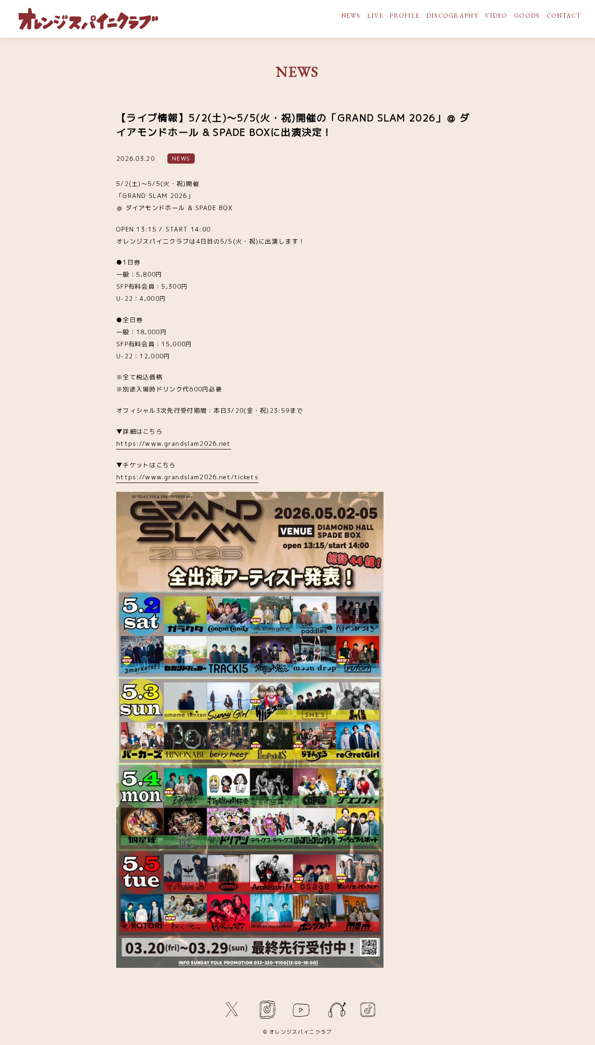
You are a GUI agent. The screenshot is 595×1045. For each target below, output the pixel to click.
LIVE (375, 16)
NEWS (350, 16)
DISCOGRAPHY (452, 16)
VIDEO (496, 16)
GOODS (527, 16)
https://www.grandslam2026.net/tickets (187, 477)
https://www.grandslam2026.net (173, 443)
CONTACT (564, 16)
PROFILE (404, 16)
